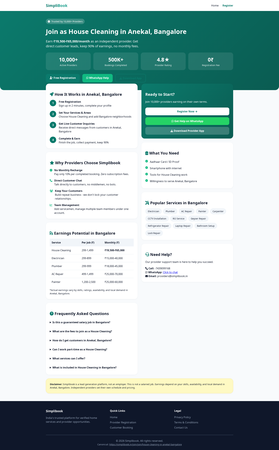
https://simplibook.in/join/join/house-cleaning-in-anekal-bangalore (145, 444)
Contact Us (181, 427)
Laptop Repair (183, 225)
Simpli (56, 5)
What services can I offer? (68, 358)
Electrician (153, 211)
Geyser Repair (198, 218)
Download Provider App (188, 131)
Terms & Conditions (186, 422)
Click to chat (170, 272)
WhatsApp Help (98, 78)
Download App (132, 78)
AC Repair (186, 211)
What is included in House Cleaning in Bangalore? (84, 367)
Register (227, 5)
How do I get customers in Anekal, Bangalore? (82, 340)
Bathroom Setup (206, 225)
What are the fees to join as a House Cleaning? (82, 331)
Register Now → (187, 111)
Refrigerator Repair (158, 225)
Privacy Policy (182, 417)
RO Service (178, 218)
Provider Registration (123, 422)
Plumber (170, 211)
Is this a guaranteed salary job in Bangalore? (81, 322)
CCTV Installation (157, 218)
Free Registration (64, 78)
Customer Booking (121, 427)
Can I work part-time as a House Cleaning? (79, 349)
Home (215, 5)
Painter (202, 211)
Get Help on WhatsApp (188, 121)
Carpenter (218, 211)
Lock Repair (154, 233)
